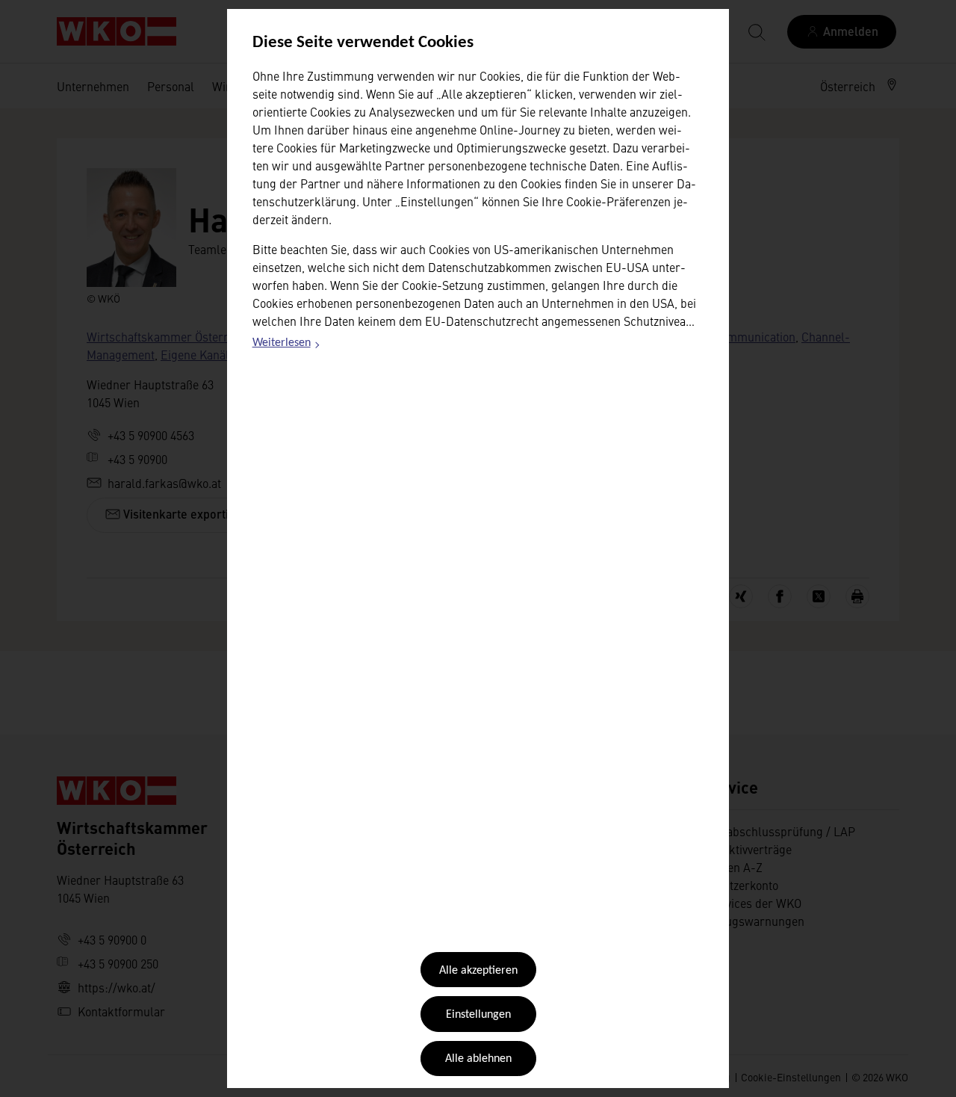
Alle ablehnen (478, 1059)
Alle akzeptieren (478, 971)
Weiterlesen (286, 345)
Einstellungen (478, 1015)
